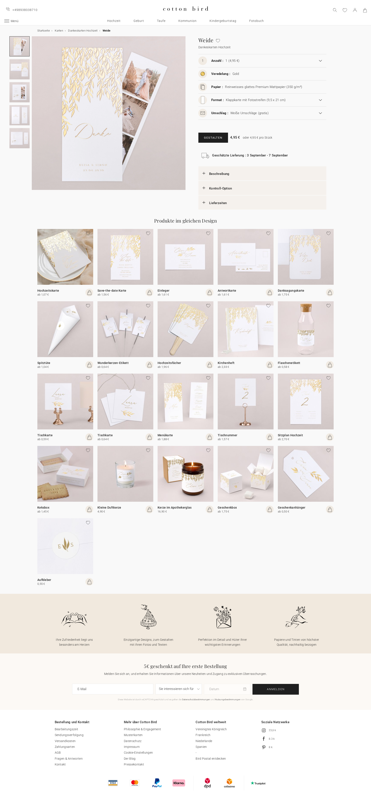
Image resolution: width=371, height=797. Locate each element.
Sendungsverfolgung (69, 735)
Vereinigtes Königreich (211, 729)
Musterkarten (133, 735)
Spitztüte (43, 363)
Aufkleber (44, 580)
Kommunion (187, 21)
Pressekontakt (134, 764)
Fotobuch (256, 21)
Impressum (132, 747)
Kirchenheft (226, 363)
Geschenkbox (227, 507)
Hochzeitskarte (48, 290)
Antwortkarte (227, 290)
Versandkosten (65, 741)
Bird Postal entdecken (211, 758)
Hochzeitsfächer (169, 363)
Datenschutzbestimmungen (196, 699)
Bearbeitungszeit (66, 729)
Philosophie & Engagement (142, 729)
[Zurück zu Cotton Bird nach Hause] (185, 14)
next (34, 115)
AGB (58, 752)
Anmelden (276, 689)
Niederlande (204, 741)
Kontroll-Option (220, 188)
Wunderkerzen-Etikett (113, 363)
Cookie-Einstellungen (138, 752)
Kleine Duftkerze (109, 507)
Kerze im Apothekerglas (175, 507)
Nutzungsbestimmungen (227, 699)
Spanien (201, 747)
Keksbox (43, 507)
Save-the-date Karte (111, 290)
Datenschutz (132, 741)
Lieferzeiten (218, 203)
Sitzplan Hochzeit (290, 435)
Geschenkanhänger (292, 507)
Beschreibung (219, 174)
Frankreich (203, 735)
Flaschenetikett (289, 363)
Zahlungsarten (65, 747)
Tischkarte (45, 435)
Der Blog (129, 758)
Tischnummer (227, 435)
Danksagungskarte (291, 290)
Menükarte (165, 435)
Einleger (163, 290)
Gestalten (213, 137)
